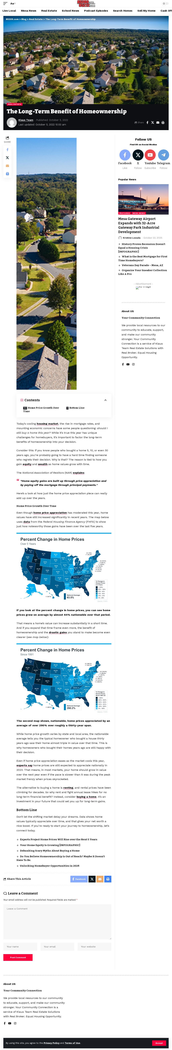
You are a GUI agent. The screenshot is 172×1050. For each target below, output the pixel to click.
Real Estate (14, 104)
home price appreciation (50, 512)
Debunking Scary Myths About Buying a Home (50, 850)
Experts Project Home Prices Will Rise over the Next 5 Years (58, 839)
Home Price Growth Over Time (41, 409)
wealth (43, 464)
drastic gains (58, 632)
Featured (124, 213)
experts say (24, 765)
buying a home (86, 796)
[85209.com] (86, 3)
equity (27, 464)
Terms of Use (72, 1043)
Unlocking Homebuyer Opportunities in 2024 (49, 865)
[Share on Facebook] (147, 122)
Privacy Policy (51, 1043)
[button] (159, 1043)
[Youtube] (150, 159)
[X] (138, 159)
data (26, 521)
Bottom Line (76, 407)
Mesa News (139, 213)
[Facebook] (125, 159)
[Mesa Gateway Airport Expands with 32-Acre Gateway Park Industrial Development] (143, 199)
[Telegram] (163, 159)
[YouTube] (128, 364)
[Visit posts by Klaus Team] (12, 123)
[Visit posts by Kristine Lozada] (120, 238)
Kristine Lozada (131, 238)
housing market (47, 423)
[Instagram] (133, 364)
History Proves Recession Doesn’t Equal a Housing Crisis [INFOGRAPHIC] (141, 248)
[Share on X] (152, 122)
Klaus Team (25, 120)
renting (68, 787)
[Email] (157, 122)
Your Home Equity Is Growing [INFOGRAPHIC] (50, 845)
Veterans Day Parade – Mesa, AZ (142, 265)
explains (78, 472)
